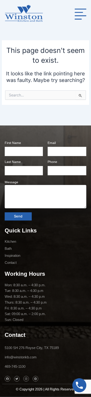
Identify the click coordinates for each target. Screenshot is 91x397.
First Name (13, 143)
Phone (52, 162)
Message (11, 182)
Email (52, 143)
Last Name (13, 162)
